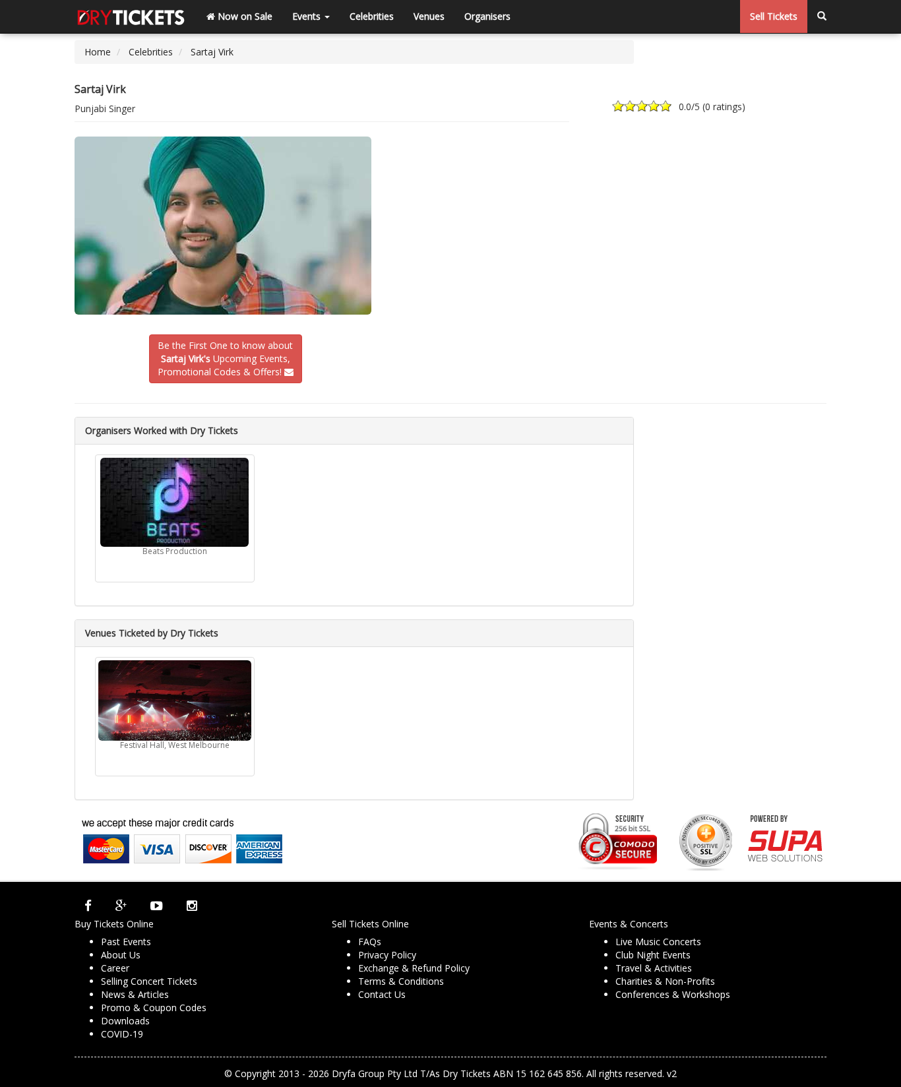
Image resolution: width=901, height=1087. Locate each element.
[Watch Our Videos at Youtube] (156, 905)
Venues (429, 16)
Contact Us (382, 994)
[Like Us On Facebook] (88, 905)
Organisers (487, 16)
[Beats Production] (174, 502)
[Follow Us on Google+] (121, 905)
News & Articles (135, 994)
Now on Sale (243, 16)
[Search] (821, 16)
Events (307, 16)
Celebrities (372, 16)
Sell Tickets (773, 16)
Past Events (126, 941)
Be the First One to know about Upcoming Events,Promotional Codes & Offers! (226, 358)
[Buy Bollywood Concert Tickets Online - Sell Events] (131, 16)
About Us (120, 954)
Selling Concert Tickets (149, 981)
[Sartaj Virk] (226, 226)
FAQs (369, 941)
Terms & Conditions (401, 981)
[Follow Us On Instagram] (192, 905)
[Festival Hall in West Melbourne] (174, 700)
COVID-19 (122, 1034)
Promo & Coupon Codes (153, 1007)
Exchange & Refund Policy (414, 968)
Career (115, 968)
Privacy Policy (387, 954)
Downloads (125, 1020)
